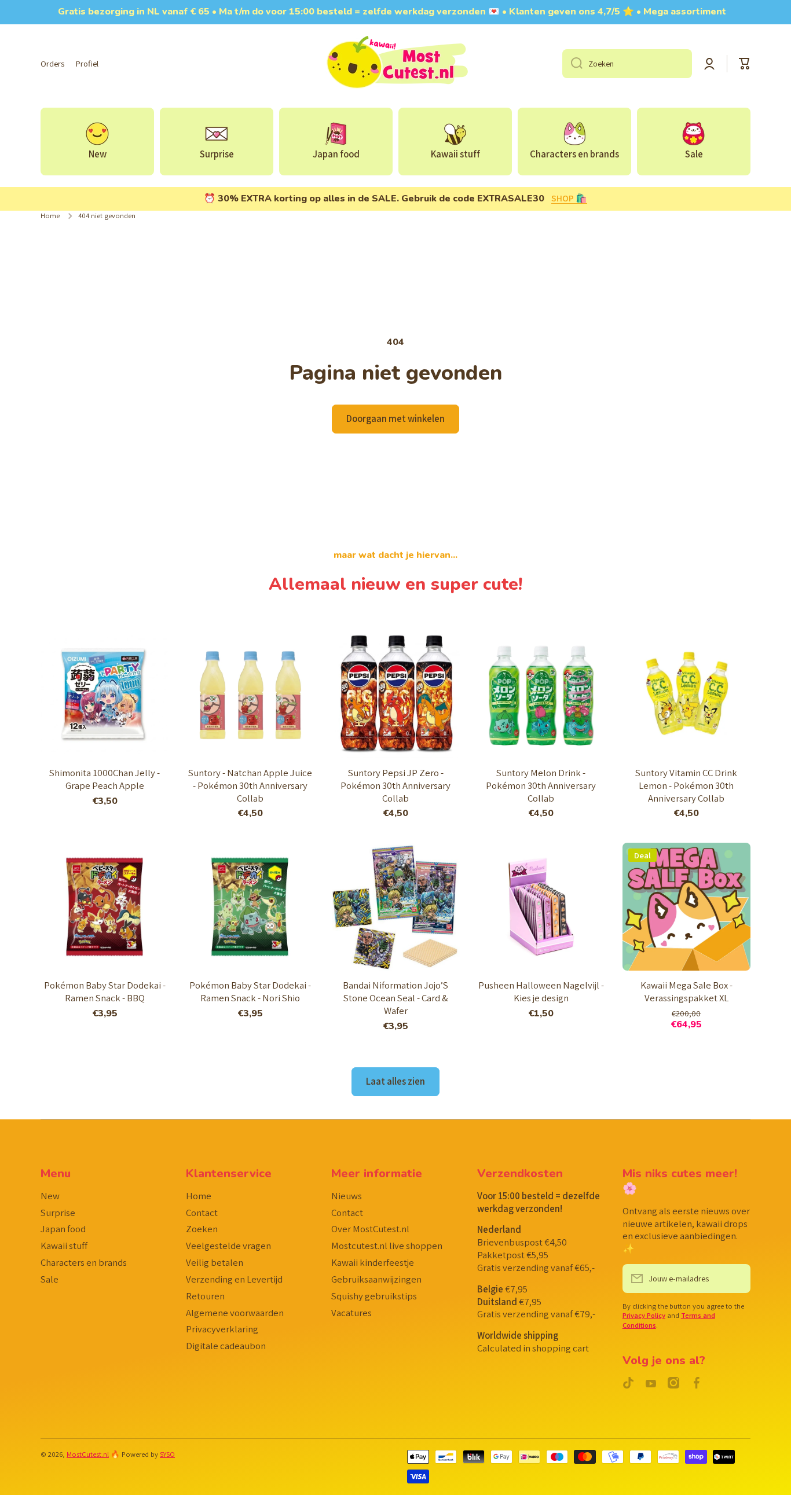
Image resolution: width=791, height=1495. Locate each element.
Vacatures (351, 1312)
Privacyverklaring (222, 1329)
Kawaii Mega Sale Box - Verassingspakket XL (686, 991)
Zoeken (202, 1228)
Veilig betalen (214, 1262)
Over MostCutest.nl (370, 1228)
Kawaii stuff (64, 1245)
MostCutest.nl (88, 1454)
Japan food (63, 1228)
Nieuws (346, 1195)
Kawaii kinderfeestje (372, 1262)
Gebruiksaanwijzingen (376, 1279)
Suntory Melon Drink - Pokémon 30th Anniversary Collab (541, 786)
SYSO (167, 1454)
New (50, 1195)
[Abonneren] (736, 1278)
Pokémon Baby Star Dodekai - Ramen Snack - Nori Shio (250, 991)
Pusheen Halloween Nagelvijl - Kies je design (541, 991)
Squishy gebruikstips (374, 1296)
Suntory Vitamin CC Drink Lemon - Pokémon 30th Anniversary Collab (686, 786)
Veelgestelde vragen (228, 1245)
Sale (49, 1279)
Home (50, 216)
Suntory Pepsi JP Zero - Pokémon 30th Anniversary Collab (395, 786)
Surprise (58, 1212)
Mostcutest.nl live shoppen (386, 1245)
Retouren (205, 1296)
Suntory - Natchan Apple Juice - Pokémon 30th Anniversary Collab (250, 786)
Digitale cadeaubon (226, 1345)
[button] (744, 63)
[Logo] (395, 63)
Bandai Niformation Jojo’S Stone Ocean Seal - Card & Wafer (395, 998)
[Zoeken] (572, 63)
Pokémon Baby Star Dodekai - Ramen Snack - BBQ (105, 991)
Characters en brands (84, 1262)
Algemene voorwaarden (235, 1312)
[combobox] (627, 63)
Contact (202, 1212)
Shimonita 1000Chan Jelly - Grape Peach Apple (104, 779)
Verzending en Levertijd (234, 1279)
